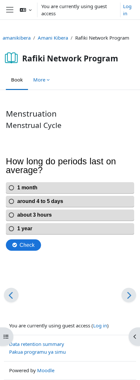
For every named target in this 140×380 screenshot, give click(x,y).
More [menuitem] (39, 79)
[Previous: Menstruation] (11, 295)
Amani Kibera (53, 37)
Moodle (45, 370)
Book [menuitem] (17, 79)
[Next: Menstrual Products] (128, 295)
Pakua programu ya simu (37, 351)
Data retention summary (36, 344)
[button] (26, 9)
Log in (127, 10)
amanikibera (17, 37)
